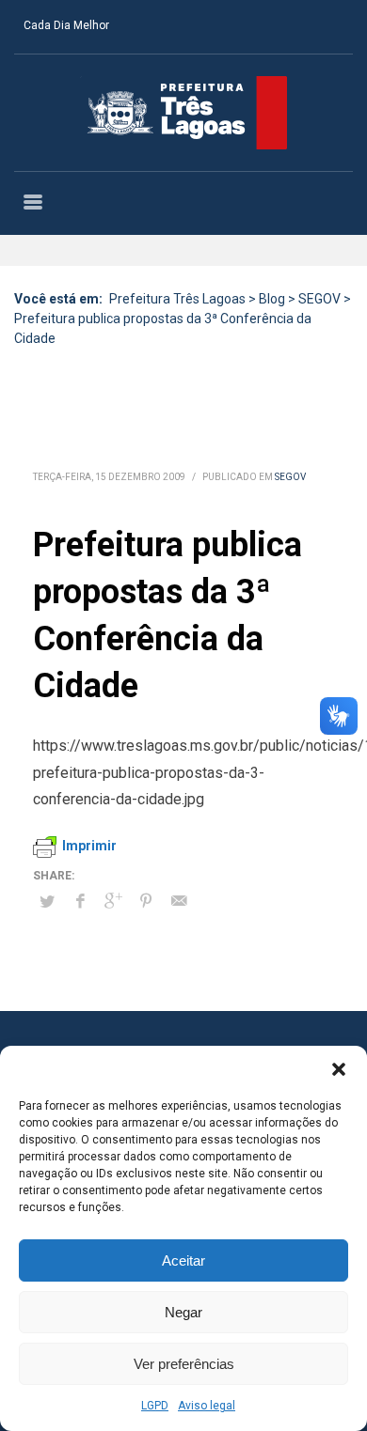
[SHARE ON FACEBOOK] (80, 901)
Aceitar (183, 1260)
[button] (338, 1069)
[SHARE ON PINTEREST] (146, 901)
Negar (183, 1312)
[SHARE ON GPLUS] (113, 901)
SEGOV (290, 477)
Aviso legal (206, 1405)
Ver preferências (184, 1364)
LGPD (154, 1405)
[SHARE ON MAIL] (179, 901)
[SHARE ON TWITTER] (47, 902)
